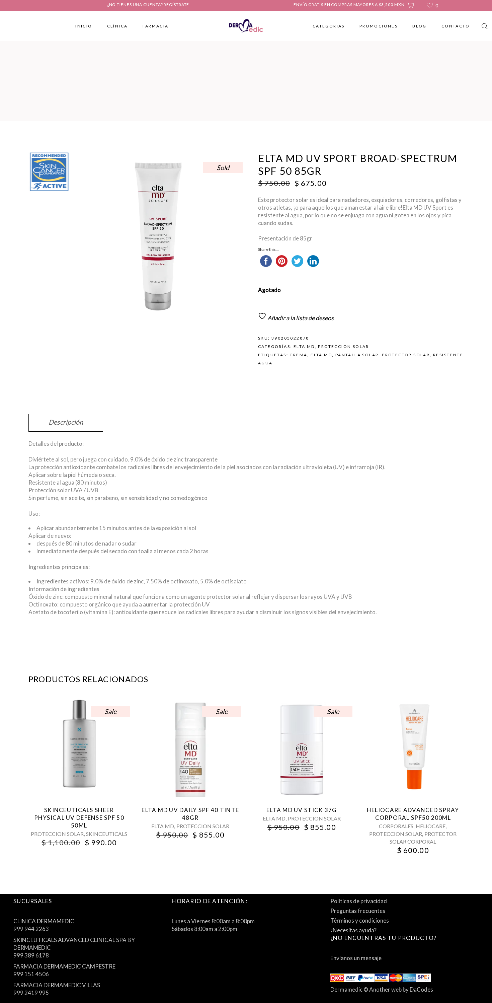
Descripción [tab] (66, 422)
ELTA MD (304, 346)
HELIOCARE (430, 826)
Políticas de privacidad (358, 901)
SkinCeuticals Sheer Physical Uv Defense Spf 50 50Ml (79, 817)
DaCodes (421, 989)
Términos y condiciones (359, 920)
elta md (321, 354)
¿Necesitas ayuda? (353, 930)
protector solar (406, 354)
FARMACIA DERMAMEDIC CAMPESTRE (64, 966)
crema (298, 354)
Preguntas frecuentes (357, 910)
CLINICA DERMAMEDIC (43, 921)
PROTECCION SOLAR (343, 346)
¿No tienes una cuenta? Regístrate (148, 4)
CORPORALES (396, 826)
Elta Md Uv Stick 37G (301, 809)
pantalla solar (357, 354)
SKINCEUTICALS (106, 834)
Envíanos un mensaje (356, 957)
